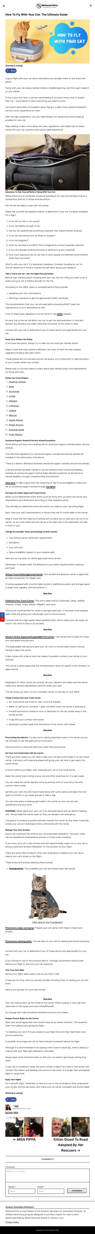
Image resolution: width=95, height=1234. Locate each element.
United (12, 396)
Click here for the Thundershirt (47, 922)
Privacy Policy (12, 1222)
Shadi (16, 1106)
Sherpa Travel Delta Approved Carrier (24, 574)
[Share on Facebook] (2, 614)
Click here (10, 483)
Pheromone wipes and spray (19, 928)
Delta (11, 386)
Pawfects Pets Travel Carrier (19, 600)
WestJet (13, 415)
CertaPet (50, 486)
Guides (15, 1112)
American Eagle (16, 430)
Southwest (14, 391)
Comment (10, 1167)
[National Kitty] (47, 5)
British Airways (16, 425)
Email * (41, 1187)
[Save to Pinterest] (2, 619)
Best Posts (9, 1112)
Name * (12, 1187)
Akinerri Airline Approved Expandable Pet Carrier (29, 637)
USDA (60, 314)
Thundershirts (16, 868)
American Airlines (17, 382)
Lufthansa (14, 406)
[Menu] (4, 6)
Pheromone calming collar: (18, 941)
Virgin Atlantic (15, 434)
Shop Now (47, 593)
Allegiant (13, 401)
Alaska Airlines (16, 420)
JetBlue (12, 410)
